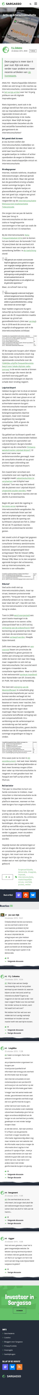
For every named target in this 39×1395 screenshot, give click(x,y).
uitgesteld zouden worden (14, 490)
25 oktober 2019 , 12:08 (14, 1241)
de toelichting (30, 250)
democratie (22, 872)
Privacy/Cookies (10, 1346)
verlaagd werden (17, 637)
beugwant (13, 1192)
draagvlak (32, 872)
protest (21, 884)
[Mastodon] (5, 1367)
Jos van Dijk (13, 915)
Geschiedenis (9, 1333)
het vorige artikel (12, 92)
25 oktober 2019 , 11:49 (14, 1196)
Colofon (7, 1337)
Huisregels (8, 1350)
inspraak (21, 874)
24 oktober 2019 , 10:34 (14, 979)
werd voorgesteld (22, 615)
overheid (28, 882)
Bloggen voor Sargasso (13, 1342)
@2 (6, 1055)
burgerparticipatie (25, 869)
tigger (11, 1238)
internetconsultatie (25, 877)
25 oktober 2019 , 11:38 (14, 1051)
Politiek (32, 51)
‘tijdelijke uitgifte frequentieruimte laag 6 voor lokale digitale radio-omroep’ (17, 366)
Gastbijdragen (9, 1354)
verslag (32, 321)
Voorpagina (20, 11)
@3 (6, 1199)
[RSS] (19, 1367)
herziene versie (9, 506)
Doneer (19, 1310)
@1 (6, 983)
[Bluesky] (12, 1367)
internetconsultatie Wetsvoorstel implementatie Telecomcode (19, 203)
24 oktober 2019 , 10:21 (14, 918)
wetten (28, 884)
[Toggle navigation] (35, 4)
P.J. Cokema (16, 47)
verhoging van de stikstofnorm (16, 628)
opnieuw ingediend (28, 674)
